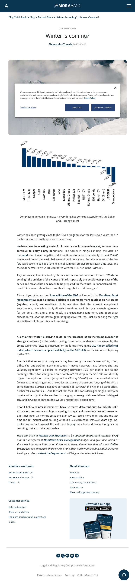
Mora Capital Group (18, 477)
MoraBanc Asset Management (62, 440)
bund (24, 255)
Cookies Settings (28, 107)
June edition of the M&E (63, 295)
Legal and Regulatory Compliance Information (67, 565)
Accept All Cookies (103, 107)
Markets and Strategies (53, 435)
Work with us (76, 487)
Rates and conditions (49, 575)
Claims (11, 522)
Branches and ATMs (18, 512)
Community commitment (83, 482)
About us (74, 472)
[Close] (115, 87)
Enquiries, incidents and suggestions (27, 517)
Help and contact (17, 507)
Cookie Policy (89, 98)
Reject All (76, 107)
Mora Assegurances (18, 472)
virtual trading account (51, 453)
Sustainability (77, 477)
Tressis (11, 482)
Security (69, 575)
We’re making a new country (84, 492)
